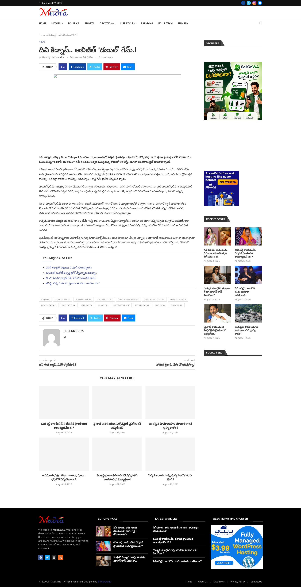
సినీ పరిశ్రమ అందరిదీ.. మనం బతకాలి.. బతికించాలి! (245, 292)
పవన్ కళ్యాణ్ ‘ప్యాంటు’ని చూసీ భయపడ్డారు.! (69, 267)
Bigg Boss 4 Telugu (128, 299)
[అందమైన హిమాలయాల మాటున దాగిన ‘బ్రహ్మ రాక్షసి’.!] (170, 402)
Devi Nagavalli (48, 305)
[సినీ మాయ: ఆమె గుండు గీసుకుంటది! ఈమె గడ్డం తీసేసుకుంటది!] (217, 236)
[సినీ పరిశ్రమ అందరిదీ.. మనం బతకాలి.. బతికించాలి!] (248, 275)
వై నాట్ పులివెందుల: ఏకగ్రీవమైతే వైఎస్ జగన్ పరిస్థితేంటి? (215, 330)
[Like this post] (64, 66)
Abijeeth (45, 299)
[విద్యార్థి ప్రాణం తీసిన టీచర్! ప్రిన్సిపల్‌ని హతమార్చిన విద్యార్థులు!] (117, 454)
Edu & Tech (165, 23)
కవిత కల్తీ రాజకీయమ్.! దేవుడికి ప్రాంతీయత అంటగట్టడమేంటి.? (246, 253)
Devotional (107, 23)
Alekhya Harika (83, 299)
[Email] (260, 3)
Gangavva (86, 305)
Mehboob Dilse (121, 305)
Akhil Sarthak (62, 299)
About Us (203, 581)
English (183, 23)
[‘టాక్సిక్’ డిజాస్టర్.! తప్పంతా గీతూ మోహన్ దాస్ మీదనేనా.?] (217, 275)
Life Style (126, 23)
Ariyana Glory (105, 299)
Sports (90, 23)
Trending (147, 23)
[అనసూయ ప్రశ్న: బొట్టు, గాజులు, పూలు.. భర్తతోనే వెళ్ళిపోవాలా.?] (64, 454)
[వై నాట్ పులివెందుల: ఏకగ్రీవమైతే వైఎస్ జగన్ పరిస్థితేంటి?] (117, 402)
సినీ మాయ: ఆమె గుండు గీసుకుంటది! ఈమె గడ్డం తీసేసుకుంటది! (215, 253)
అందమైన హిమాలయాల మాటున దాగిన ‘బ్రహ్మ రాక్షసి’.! (246, 330)
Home (42, 23)
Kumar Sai (103, 305)
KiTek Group (104, 581)
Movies (56, 23)
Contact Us (256, 581)
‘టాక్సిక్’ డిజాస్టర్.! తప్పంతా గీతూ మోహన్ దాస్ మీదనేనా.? (217, 292)
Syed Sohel (176, 305)
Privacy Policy (237, 581)
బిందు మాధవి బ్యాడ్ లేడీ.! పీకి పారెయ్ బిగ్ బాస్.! (70, 278)
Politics (73, 23)
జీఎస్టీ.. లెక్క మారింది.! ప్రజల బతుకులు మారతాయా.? (73, 283)
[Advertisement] (233, 145)
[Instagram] (254, 3)
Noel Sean (160, 305)
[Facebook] (243, 3)
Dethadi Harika (178, 299)
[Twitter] (249, 3)
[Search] (260, 23)
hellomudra (57, 57)
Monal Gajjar (142, 305)
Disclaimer (219, 581)
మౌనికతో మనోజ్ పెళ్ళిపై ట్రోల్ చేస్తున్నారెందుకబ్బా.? (71, 272)
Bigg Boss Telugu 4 (154, 299)
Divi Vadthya (68, 305)
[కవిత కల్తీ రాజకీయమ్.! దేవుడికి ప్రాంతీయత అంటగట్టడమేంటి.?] (64, 402)
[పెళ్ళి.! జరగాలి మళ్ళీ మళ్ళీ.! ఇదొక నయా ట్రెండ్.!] (170, 454)
